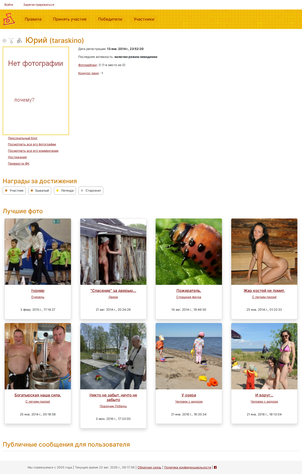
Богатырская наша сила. (38, 395)
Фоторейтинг (87, 65)
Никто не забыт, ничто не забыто (113, 397)
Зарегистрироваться (38, 4)
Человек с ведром (189, 401)
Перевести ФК (18, 163)
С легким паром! (264, 297)
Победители (112, 18)
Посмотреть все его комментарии (33, 150)
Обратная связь (149, 467)
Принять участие (71, 18)
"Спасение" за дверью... (113, 290)
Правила (35, 18)
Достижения (17, 157)
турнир (37, 290)
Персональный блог (23, 138)
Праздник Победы (113, 406)
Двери (113, 297)
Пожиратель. (188, 290)
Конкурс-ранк (88, 73)
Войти (8, 4)
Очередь (37, 297)
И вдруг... (264, 395)
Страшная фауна (188, 297)
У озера (189, 395)
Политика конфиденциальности (187, 467)
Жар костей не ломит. (264, 290)
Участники (146, 18)
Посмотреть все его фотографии (32, 144)
